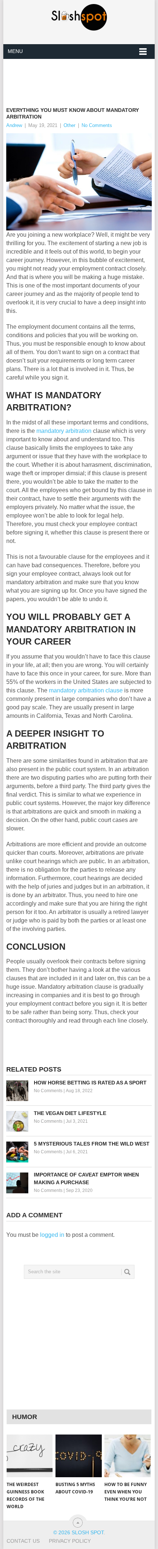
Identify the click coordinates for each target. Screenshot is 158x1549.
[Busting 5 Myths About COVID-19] (78, 1456)
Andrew (14, 125)
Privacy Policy (70, 1541)
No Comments (97, 125)
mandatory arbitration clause (86, 690)
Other (69, 125)
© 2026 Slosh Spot (78, 1532)
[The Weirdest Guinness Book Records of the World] (30, 1456)
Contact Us (23, 1541)
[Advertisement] (82, 77)
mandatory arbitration (63, 431)
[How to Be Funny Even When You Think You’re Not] (127, 1456)
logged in (52, 1235)
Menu (15, 51)
